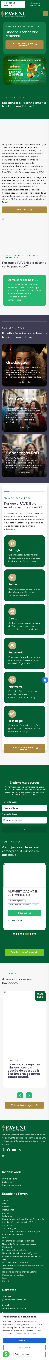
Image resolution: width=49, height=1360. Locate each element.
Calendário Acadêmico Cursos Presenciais (23, 1219)
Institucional (8, 1210)
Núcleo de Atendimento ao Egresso (20, 1253)
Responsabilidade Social (14, 1250)
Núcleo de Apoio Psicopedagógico (19, 1244)
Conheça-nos (8, 1225)
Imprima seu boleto (11, 1185)
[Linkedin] (19, 1150)
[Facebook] (8, 1150)
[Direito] (12, 611)
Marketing (15, 686)
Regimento (7, 1247)
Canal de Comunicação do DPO (17, 1222)
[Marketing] (12, 680)
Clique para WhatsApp (35, 4)
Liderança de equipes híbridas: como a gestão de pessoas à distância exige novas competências (24, 1071)
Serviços (6, 1207)
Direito (12, 618)
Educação (14, 550)
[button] (24, 44)
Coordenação (9, 1229)
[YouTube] (14, 1150)
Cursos (5, 1201)
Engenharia (15, 652)
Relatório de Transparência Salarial (19, 1272)
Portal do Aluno (9, 1179)
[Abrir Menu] (45, 13)
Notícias (13, 1061)
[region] (24, 1336)
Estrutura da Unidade (12, 1235)
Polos (5, 1204)
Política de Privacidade (13, 1275)
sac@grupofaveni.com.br (14, 1308)
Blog (4, 1278)
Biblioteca (7, 1182)
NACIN (5, 1238)
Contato (6, 1281)
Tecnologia (15, 721)
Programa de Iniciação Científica (18, 1241)
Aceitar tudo (24, 1340)
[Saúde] (12, 577)
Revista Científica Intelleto (15, 1263)
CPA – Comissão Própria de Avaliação (21, 1232)
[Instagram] (3, 1150)
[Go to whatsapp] (6, 1354)
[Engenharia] (12, 645)
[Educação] (12, 543)
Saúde (12, 584)
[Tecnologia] (12, 714)
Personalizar (24, 1347)
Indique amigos (10, 4)
